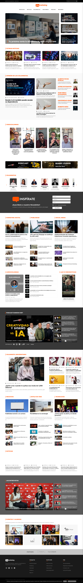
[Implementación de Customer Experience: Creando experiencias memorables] (66, 226)
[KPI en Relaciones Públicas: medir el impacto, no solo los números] (46, 83)
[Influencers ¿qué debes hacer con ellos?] (9, 438)
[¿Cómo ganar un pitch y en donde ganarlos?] (66, 405)
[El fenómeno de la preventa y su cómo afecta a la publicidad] (73, 379)
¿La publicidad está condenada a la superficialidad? (54, 389)
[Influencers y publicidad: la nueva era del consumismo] (58, 426)
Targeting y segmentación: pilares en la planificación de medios (45, 438)
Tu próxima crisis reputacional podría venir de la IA (64, 109)
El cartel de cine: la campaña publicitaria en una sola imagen (55, 370)
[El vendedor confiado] (58, 438)
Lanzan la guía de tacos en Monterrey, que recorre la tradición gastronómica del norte (13, 66)
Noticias (29, 9)
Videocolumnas (49, 565)
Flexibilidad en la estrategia (39, 413)
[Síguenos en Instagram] (6, 568)
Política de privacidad (72, 581)
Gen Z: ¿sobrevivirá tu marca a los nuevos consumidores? (16, 235)
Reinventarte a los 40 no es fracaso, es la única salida (65, 96)
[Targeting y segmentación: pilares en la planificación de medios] (33, 438)
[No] (81, 581)
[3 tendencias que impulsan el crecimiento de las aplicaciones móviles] (58, 247)
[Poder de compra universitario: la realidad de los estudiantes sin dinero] (13, 463)
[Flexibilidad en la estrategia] (41, 405)
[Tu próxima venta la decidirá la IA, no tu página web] (32, 28)
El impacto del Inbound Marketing (70, 263)
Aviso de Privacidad (67, 570)
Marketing (31, 565)
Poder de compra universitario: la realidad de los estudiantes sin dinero (13, 468)
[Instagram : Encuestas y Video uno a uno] (33, 444)
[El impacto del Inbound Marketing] (58, 264)
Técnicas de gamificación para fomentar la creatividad (20, 247)
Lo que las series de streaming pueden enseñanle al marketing (64, 82)
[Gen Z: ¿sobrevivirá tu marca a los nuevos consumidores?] (16, 226)
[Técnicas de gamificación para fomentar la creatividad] (9, 247)
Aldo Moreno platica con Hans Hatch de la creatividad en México (70, 432)
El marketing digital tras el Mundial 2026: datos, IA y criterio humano (32, 468)
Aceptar (65, 581)
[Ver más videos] (65, 340)
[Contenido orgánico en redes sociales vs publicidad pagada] (73, 361)
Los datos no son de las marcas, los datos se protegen (45, 114)
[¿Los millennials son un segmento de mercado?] (9, 253)
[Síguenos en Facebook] (9, 568)
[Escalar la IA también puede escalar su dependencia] (20, 86)
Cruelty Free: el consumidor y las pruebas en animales (44, 247)
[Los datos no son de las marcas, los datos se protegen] (46, 104)
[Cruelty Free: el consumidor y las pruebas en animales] (33, 247)
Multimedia (46, 9)
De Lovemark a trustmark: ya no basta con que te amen (64, 89)
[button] (68, 288)
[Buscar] (77, 1)
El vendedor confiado (67, 437)
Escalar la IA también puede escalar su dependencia (69, 41)
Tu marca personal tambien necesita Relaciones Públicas (69, 31)
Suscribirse (57, 207)
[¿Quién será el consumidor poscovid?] (58, 259)
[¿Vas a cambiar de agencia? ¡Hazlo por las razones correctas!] (33, 426)
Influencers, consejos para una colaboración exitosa (20, 264)
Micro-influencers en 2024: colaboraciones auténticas (19, 444)
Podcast (53, 9)
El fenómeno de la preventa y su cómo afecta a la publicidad (73, 389)
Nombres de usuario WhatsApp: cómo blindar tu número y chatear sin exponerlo (50, 468)
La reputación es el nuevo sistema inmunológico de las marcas (69, 20)
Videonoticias (49, 568)
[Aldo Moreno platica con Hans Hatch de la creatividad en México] (58, 432)
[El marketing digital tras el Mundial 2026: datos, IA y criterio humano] (32, 463)
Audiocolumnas (49, 563)
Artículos (22, 9)
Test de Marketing (66, 563)
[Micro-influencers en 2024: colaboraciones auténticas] (9, 444)
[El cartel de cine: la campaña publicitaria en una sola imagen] (56, 361)
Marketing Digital (32, 563)
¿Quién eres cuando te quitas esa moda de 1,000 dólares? (64, 103)
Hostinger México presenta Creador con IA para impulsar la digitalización (32, 66)
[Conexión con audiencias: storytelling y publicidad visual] (33, 432)
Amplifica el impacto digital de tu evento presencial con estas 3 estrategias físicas (50, 66)
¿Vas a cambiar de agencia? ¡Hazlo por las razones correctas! (45, 426)
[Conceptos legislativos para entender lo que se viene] (33, 253)
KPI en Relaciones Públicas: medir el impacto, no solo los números (46, 93)
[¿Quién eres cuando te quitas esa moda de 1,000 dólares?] (26, 369)
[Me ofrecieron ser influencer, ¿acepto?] (9, 432)
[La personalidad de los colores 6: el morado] (58, 253)
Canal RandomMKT (50, 570)
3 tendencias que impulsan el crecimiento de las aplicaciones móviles (69, 247)
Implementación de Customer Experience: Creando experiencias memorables (66, 236)
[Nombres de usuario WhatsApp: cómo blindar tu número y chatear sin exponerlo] (50, 463)
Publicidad (31, 568)
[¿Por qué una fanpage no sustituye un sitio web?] (41, 226)
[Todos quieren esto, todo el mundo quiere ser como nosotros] (58, 444)
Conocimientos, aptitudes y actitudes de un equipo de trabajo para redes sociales (20, 259)
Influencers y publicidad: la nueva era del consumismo (70, 426)
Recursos (60, 9)
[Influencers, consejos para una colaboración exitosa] (9, 264)
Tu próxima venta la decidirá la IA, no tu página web (32, 41)
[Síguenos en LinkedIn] (14, 568)
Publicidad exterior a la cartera (15, 413)
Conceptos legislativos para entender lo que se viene (43, 253)
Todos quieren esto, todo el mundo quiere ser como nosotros (70, 444)
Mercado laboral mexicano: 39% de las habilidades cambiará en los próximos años (69, 66)
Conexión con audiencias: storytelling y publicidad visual (44, 432)
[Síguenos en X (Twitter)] (12, 568)
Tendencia (31, 570)
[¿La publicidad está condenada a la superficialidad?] (56, 379)
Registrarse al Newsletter (68, 565)
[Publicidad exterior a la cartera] (16, 405)
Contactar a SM (66, 568)
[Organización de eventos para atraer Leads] (9, 426)
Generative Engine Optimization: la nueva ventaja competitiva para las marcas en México (69, 468)
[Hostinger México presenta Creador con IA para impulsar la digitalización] (32, 55)
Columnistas (36, 9)
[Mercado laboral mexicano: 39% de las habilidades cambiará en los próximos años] (69, 55)
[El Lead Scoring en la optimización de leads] (33, 259)
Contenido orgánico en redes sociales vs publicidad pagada (73, 371)
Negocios (31, 572)
